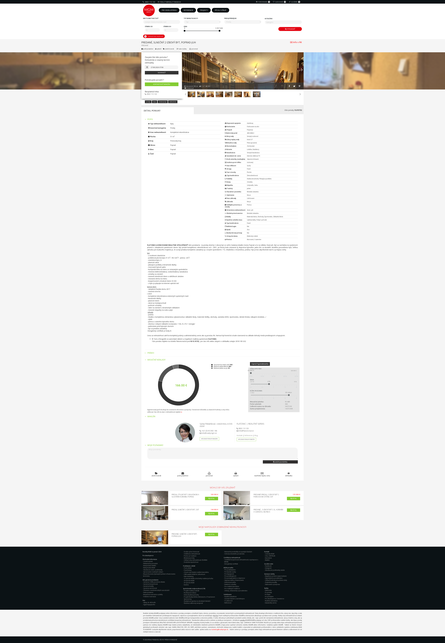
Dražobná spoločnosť (191, 562)
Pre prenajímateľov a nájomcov (234, 578)
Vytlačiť (158, 49)
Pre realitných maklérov (232, 589)
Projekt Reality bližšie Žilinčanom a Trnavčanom (199, 597)
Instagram (268, 568)
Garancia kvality (148, 586)
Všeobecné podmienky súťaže (275, 570)
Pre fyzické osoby (230, 572)
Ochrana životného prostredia (234, 554)
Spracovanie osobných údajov (153, 572)
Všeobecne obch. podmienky (152, 570)
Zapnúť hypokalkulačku (260, 364)
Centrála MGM (269, 554)
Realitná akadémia (230, 597)
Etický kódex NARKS (149, 566)
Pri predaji (268, 592)
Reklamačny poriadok (150, 564)
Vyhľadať (291, 29)
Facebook (268, 566)
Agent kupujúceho (149, 605)
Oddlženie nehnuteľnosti (192, 554)
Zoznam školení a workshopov (234, 599)
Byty (154, 102)
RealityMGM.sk (153, 640)
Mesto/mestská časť (150, 18)
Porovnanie (263, 2)
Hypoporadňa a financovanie (234, 580)
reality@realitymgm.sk (170, 2)
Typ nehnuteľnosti (191, 18)
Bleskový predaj (189, 558)
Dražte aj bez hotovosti (191, 552)
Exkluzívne (172, 102)
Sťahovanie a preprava (272, 584)
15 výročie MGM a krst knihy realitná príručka (198, 578)
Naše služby (182, 49)
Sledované (280, 2)
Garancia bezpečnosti (150, 584)
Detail (212, 498)
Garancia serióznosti (150, 588)
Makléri (267, 560)
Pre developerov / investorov (274, 599)
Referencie (248, 435)
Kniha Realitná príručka (191, 595)
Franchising (187, 570)
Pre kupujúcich (229, 574)
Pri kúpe (267, 594)
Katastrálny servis (271, 603)
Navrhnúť (162, 73)
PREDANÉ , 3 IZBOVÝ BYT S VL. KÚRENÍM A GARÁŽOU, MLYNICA (268, 511)
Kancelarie (268, 558)
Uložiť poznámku (281, 462)
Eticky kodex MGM (149, 568)
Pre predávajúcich (230, 576)
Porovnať (194, 49)
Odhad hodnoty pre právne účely (276, 580)
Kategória (268, 19)
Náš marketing (188, 576)
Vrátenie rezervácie (149, 597)
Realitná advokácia (271, 601)
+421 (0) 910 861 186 (209, 431)
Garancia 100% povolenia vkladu (154, 582)
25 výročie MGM (189, 583)
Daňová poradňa (230, 582)
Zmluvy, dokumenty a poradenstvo (235, 591)
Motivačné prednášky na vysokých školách (238, 552)
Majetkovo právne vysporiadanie (276, 576)
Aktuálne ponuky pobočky (246, 439)
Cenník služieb (148, 561)
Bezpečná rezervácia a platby (153, 594)
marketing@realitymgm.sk (219, 629)
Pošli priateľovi (148, 49)
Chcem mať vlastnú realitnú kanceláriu (196, 572)
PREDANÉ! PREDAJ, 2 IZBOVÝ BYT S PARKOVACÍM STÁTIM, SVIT (266, 495)
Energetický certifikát (231, 564)
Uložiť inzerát (169, 49)
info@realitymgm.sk (209, 433)
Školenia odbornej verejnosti (193, 603)
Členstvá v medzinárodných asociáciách (156, 590)
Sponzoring (187, 599)
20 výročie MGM (189, 581)
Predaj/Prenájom (230, 18)
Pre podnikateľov (230, 570)
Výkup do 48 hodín (149, 602)
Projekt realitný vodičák (191, 591)
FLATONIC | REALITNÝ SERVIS (250, 423)
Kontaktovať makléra (161, 84)
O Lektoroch (228, 601)
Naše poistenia (148, 592)
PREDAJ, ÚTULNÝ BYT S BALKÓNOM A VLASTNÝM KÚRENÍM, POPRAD (185, 495)
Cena (185, 26)
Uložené (295, 2)
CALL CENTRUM (270, 556)
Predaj (148, 102)
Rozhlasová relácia (190, 593)
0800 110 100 (150, 2)
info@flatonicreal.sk (246, 431)
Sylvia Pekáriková (207, 423)
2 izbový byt (162, 102)
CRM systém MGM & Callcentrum (194, 574)
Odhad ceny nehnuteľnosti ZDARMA (195, 560)
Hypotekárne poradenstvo (274, 578)
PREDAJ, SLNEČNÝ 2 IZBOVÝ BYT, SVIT (185, 510)
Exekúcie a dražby (230, 584)
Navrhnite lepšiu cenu (262, 476)
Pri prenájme (269, 597)
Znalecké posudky (271, 582)
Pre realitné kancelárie (231, 586)
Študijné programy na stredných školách (197, 601)
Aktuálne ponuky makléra (209, 439)
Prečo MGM (187, 568)
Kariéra (186, 585)
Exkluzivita (268, 590)
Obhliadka (288, 476)
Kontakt (240, 435)
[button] (183, 78)
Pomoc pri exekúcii (190, 556)
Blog (256, 435)
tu (181, 412)
